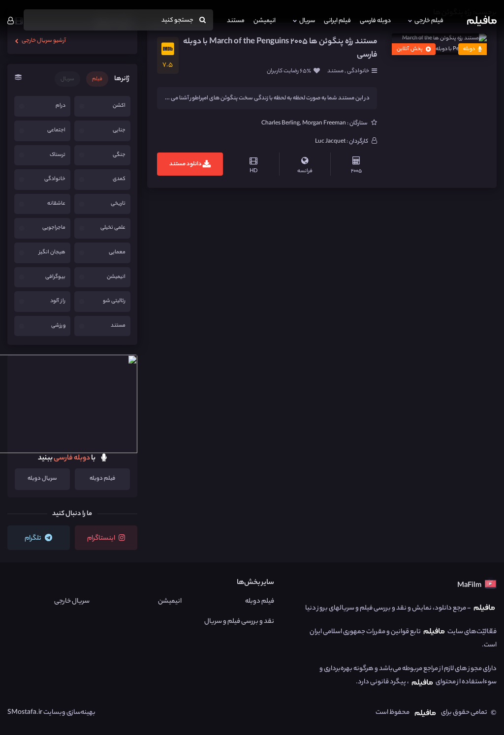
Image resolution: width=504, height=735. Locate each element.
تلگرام (33, 538)
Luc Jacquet (330, 142)
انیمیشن (264, 21)
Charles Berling (280, 123)
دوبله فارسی (375, 21)
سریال (307, 21)
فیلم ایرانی (337, 21)
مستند (236, 21)
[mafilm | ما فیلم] (482, 21)
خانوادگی (357, 71)
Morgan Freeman (324, 123)
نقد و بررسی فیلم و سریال (239, 621)
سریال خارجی (72, 601)
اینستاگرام (101, 538)
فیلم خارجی (428, 21)
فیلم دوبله (102, 479)
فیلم (97, 79)
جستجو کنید (177, 20)
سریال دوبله (42, 479)
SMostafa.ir (24, 712)
